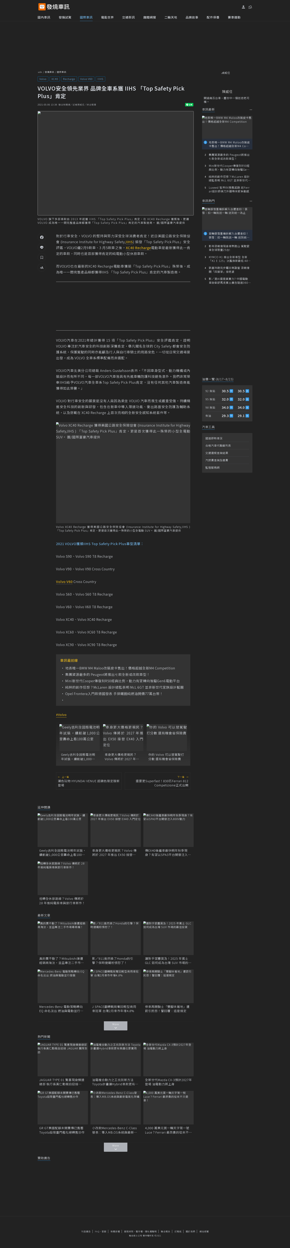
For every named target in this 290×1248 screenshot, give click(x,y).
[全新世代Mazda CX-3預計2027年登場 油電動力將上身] (168, 1059)
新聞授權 (115, 1231)
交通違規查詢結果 (216, 453)
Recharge (69, 79)
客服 (104, 1231)
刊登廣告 (86, 1231)
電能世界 (107, 17)
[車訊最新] (251, 109)
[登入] (243, 7)
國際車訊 (86, 17)
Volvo (42, 79)
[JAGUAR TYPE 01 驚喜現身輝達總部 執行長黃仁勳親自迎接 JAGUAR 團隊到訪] (63, 1059)
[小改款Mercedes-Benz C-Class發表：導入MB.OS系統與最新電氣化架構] (115, 1107)
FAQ (97, 1231)
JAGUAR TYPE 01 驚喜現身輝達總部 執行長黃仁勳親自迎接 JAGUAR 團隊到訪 (61, 1082)
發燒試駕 (65, 17)
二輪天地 (170, 17)
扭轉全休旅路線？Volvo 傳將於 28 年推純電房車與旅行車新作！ (62, 900)
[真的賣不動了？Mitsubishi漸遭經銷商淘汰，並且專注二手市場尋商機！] (63, 938)
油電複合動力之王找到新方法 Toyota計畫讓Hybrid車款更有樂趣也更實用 (115, 1082)
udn (40, 72)
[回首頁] (58, 6)
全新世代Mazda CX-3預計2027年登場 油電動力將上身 (168, 1082)
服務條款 (129, 1231)
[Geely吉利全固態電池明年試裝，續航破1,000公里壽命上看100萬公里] (79, 737)
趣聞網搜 (149, 17)
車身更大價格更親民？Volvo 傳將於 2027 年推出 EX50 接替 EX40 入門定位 (122, 756)
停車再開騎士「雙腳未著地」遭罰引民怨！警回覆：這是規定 (167, 1008)
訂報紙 (178, 1231)
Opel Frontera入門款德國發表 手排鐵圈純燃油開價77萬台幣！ (114, 693)
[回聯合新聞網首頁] (42, 6)
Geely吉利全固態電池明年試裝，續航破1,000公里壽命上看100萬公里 (78, 756)
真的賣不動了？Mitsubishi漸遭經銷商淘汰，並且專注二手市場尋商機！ (61, 960)
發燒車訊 (49, 72)
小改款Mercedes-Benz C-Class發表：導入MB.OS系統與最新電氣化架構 (114, 1130)
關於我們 (190, 1231)
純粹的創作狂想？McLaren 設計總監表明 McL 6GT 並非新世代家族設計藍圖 (124, 687)
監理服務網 (212, 467)
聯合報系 (165, 1231)
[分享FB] (42, 237)
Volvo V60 (86, 79)
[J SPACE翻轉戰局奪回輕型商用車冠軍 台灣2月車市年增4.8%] (115, 986)
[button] (249, 6)
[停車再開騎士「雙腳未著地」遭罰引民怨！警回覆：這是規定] (168, 986)
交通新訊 (128, 17)
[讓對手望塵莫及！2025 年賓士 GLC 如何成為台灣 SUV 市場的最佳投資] (168, 938)
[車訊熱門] (251, 201)
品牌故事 (192, 17)
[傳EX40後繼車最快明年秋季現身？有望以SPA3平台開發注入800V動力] (168, 830)
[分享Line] (42, 247)
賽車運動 (234, 17)
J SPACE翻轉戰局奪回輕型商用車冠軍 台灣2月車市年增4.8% (114, 1008)
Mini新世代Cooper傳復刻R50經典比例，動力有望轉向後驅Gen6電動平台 (122, 681)
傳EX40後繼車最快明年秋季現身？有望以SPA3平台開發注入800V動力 (166, 852)
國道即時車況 (214, 438)
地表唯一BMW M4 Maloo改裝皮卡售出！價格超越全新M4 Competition (120, 668)
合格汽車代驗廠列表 (218, 445)
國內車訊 (44, 17)
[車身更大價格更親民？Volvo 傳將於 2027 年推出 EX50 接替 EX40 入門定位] (123, 737)
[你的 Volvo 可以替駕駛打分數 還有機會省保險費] (167, 737)
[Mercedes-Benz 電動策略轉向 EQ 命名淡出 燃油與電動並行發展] (63, 986)
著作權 (139, 1231)
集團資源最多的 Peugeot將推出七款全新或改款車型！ (107, 674)
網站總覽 (204, 1231)
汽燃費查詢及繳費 (216, 460)
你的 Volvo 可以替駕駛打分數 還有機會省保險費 (166, 756)
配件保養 (213, 17)
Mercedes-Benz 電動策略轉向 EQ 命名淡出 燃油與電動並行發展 (61, 1008)
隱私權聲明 (151, 1231)
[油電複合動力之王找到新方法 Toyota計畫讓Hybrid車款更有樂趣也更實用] (115, 1059)
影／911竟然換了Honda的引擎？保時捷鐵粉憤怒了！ (112, 960)
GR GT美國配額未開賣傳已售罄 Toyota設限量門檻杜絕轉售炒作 (62, 1130)
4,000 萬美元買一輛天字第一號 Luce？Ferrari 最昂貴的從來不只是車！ (168, 1130)
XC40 (55, 79)
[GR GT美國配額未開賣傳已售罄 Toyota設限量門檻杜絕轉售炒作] (63, 1107)
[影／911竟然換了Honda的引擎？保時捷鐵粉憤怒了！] (115, 938)
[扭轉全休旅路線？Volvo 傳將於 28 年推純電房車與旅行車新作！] (63, 878)
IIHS (100, 79)
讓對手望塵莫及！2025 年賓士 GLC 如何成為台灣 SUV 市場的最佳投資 (168, 960)
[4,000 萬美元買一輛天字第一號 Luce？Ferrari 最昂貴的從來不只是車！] (168, 1107)
